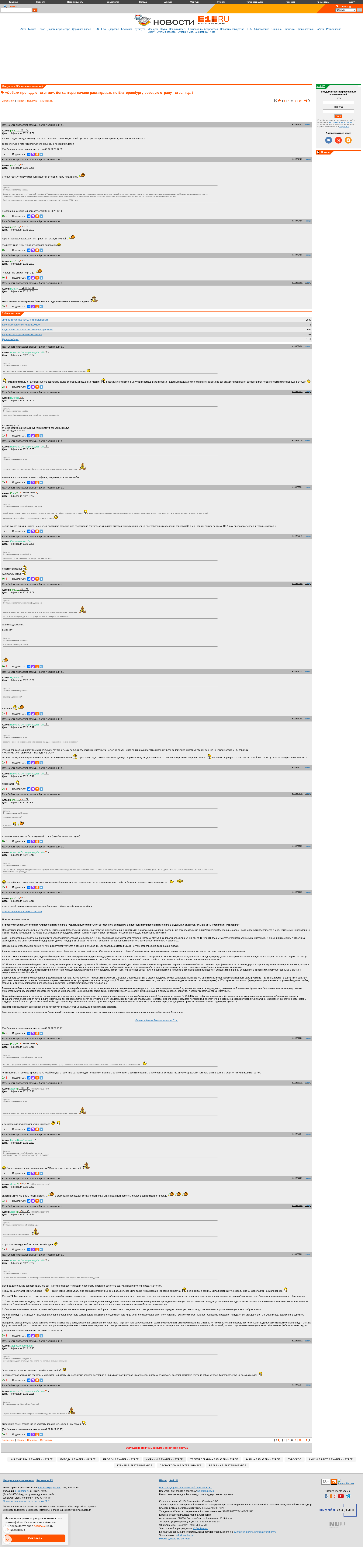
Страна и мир (185, 31)
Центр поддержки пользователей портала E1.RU (185, 1487)
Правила (32, 100)
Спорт (151, 31)
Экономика (201, 31)
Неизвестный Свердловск (203, 29)
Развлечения (333, 29)
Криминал (127, 29)
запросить (344, 126)
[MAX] (33, 154)
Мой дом (153, 29)
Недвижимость (177, 29)
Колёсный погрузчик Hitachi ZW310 (21, 324)
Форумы (7, 86)
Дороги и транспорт (58, 29)
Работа (320, 29)
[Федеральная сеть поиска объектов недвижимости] (337, 1525)
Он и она (276, 29)
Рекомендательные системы (174, 1538)
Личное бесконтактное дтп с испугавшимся (25, 319)
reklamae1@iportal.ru (49, 1487)
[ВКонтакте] (28, 154)
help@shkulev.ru (206, 1491)
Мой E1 (320, 86)
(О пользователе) (40, 1088)
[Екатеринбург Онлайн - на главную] (213, 26)
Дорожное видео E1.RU (85, 29)
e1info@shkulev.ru (243, 1532)
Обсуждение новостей (29, 86)
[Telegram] (41, 154)
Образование (261, 29)
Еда (103, 29)
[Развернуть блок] (318, 153)
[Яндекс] (338, 140)
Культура (140, 29)
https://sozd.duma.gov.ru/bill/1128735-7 (22, 911)
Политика (289, 29)
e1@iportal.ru (22, 1491)
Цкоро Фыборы (10, 339)
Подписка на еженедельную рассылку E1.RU (27, 1501)
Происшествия (305, 29)
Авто (23, 29)
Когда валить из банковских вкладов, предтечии (27, 329)
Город (42, 29)
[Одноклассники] (37, 154)
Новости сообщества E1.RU (236, 29)
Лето (212, 31)
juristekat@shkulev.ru (265, 1532)
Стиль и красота (166, 31)
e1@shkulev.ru (200, 1528)
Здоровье (113, 29)
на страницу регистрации (340, 122)
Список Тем (8, 100)
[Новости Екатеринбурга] (142, 26)
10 (300, 100)
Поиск (20, 100)
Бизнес (32, 29)
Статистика (46, 100)
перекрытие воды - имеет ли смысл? (22, 334)
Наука (163, 29)
